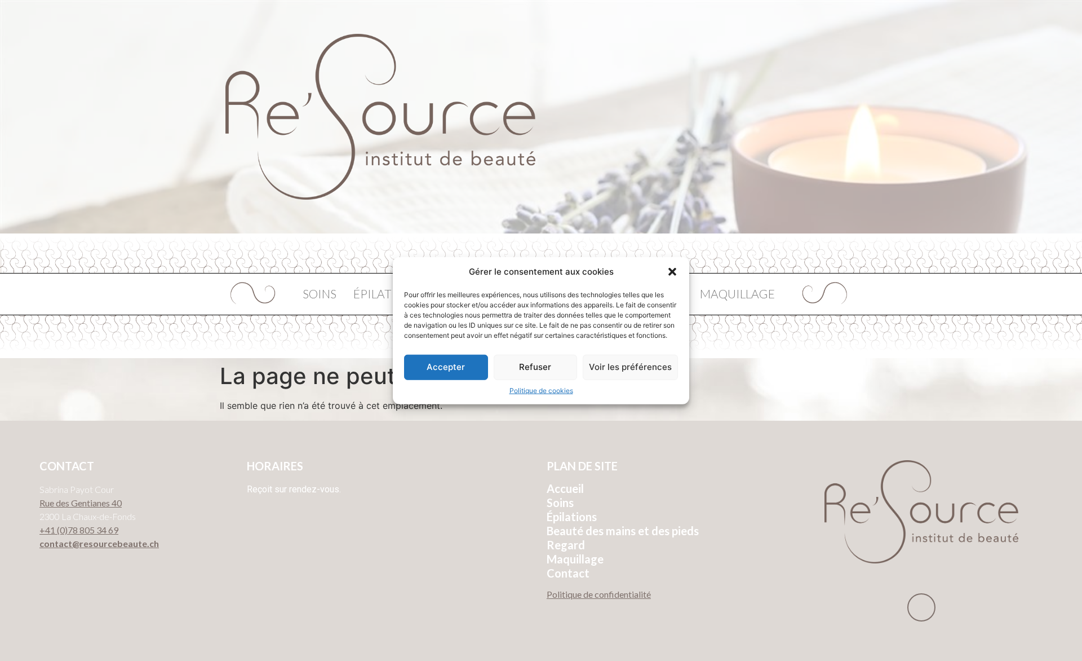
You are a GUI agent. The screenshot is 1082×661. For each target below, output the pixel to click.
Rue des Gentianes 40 (80, 502)
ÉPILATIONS (386, 294)
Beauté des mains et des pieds (623, 530)
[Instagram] (921, 607)
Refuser (535, 367)
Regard (566, 545)
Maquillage (575, 559)
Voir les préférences (630, 367)
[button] (672, 271)
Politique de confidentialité (599, 594)
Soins (560, 502)
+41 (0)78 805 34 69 (78, 530)
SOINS (319, 294)
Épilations (572, 516)
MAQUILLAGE (737, 294)
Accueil (565, 488)
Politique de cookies (541, 390)
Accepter (446, 367)
